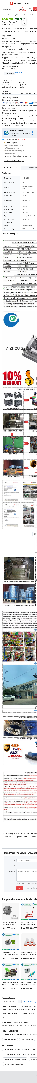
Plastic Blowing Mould (28, 1013)
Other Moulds (21, 1035)
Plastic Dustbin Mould (9, 1006)
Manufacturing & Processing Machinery (18, 15)
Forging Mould (8, 1035)
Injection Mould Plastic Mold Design (15, 1059)
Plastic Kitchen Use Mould (10, 1010)
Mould (33, 15)
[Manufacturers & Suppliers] (18, 3)
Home (3, 15)
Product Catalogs (31, 1002)
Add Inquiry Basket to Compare (14, 161)
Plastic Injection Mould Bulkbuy (14, 1064)
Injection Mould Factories (12, 1049)
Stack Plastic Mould (27, 1040)
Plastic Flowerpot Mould (9, 1013)
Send (19, 888)
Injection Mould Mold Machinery (14, 1054)
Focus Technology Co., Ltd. (26, 1075)
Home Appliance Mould (28, 1010)
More (4, 1068)
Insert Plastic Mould (10, 1040)
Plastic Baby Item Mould (28, 1006)
